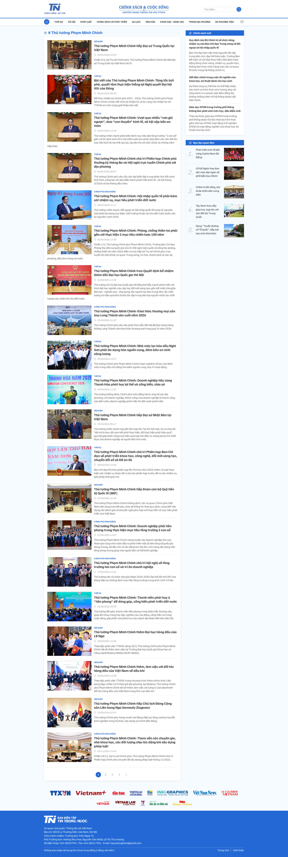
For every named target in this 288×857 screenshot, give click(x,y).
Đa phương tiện (224, 21)
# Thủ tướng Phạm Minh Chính (75, 32)
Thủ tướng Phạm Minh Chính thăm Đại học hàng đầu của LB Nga (135, 634)
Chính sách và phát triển (112, 21)
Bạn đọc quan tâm (203, 142)
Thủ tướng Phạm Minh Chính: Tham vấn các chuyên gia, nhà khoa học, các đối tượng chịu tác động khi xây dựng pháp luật (135, 742)
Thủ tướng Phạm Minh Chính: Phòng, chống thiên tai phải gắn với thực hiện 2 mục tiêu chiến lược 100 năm (135, 232)
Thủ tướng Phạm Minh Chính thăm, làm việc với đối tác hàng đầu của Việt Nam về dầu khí (134, 668)
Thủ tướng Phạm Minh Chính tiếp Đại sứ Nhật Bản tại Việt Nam (132, 417)
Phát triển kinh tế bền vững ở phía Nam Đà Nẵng (208, 153)
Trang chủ (223, 850)
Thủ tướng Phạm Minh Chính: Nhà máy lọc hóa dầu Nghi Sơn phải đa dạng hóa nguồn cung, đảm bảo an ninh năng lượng (135, 350)
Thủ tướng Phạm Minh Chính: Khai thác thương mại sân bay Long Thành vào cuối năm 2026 (134, 313)
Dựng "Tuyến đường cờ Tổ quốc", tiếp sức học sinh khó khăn (207, 229)
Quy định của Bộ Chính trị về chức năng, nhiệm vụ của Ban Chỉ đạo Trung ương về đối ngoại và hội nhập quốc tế (214, 43)
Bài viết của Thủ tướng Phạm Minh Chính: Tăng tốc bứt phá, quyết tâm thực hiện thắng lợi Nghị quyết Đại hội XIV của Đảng (134, 84)
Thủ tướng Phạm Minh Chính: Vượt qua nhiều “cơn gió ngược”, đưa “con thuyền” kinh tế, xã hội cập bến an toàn (133, 122)
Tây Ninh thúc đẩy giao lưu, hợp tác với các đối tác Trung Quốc (207, 211)
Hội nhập (98, 41)
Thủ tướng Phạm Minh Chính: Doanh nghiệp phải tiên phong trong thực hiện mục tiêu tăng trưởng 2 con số (133, 528)
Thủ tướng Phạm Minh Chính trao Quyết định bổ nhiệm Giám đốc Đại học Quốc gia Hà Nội (134, 273)
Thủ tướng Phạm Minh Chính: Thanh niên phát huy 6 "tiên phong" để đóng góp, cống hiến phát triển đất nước (135, 599)
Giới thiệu (238, 850)
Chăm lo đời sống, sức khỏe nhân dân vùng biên (208, 190)
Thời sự (58, 21)
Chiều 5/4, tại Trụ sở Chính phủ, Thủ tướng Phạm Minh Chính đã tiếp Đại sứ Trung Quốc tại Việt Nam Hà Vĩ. (135, 61)
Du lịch (136, 21)
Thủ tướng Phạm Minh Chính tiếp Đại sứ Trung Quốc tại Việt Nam (134, 48)
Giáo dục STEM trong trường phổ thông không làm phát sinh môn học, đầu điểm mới (214, 109)
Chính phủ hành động (105, 191)
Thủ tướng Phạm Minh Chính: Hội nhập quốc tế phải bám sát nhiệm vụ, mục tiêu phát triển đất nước (135, 198)
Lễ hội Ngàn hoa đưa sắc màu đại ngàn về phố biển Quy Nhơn (207, 172)
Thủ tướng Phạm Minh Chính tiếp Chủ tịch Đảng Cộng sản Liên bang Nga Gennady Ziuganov (133, 705)
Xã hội (71, 21)
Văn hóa (150, 21)
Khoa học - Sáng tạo (172, 21)
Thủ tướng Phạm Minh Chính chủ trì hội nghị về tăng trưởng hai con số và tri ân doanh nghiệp (132, 565)
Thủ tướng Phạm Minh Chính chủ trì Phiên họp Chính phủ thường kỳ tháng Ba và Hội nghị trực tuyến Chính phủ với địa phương (135, 162)
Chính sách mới (202, 33)
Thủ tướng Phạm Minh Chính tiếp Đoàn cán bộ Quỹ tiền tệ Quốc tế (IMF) (134, 491)
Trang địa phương (199, 21)
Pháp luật (86, 21)
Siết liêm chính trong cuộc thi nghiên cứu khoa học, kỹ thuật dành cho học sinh (212, 79)
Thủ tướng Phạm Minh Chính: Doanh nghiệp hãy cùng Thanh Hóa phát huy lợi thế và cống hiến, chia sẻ (133, 382)
